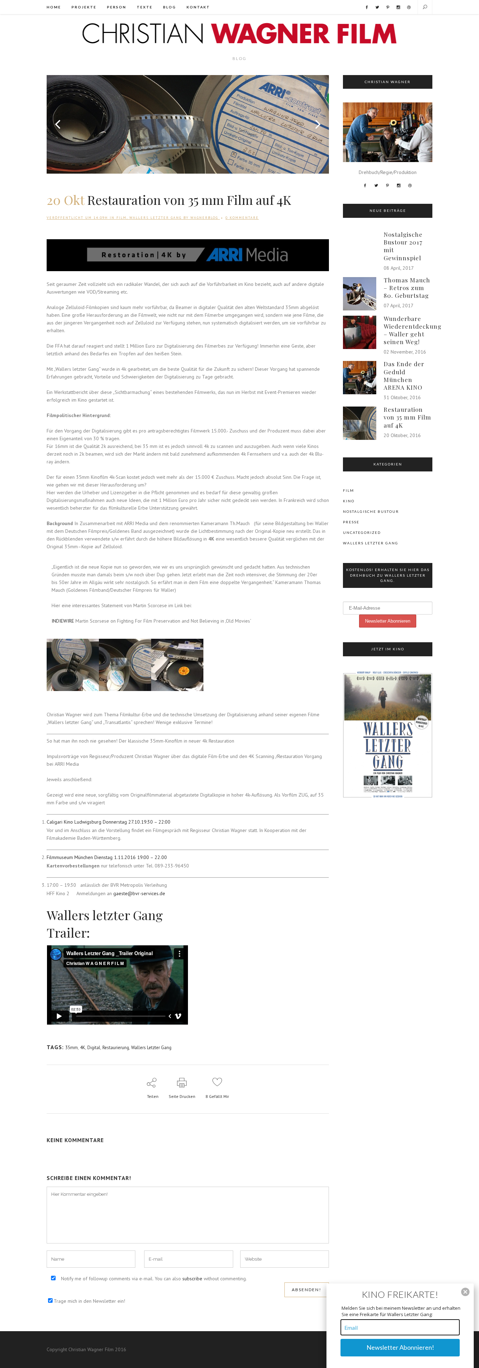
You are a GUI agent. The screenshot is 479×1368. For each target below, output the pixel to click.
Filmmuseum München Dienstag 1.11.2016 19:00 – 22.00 (107, 857)
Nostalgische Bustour (371, 511)
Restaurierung (115, 1048)
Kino (349, 501)
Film (121, 217)
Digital (93, 1048)
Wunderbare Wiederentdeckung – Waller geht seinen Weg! (412, 330)
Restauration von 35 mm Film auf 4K (407, 417)
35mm (71, 1048)
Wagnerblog (204, 217)
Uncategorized (362, 532)
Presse (351, 522)
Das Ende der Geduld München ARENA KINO (404, 375)
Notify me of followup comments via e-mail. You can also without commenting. (153, 1278)
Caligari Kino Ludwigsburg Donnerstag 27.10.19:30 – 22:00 (108, 822)
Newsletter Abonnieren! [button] (400, 1347)
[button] (465, 1292)
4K (82, 1048)
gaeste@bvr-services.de (139, 893)
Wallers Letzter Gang (155, 217)
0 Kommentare (242, 217)
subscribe (192, 1278)
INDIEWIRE (63, 621)
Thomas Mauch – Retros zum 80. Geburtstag (407, 287)
